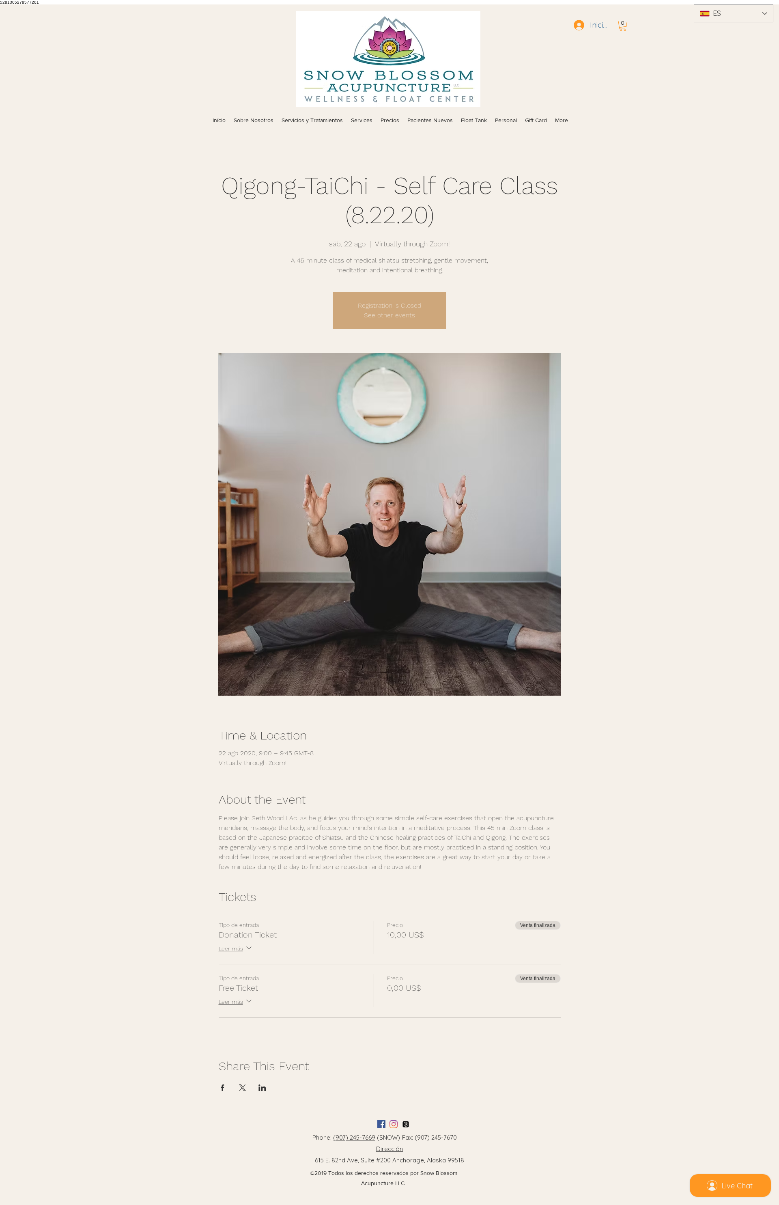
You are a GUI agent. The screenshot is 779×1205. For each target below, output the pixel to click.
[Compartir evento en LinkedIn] (262, 1087)
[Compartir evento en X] (242, 1087)
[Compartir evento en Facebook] (222, 1087)
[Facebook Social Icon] (381, 1124)
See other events (389, 315)
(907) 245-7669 (354, 1137)
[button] (623, 26)
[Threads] (406, 1124)
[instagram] (394, 1124)
